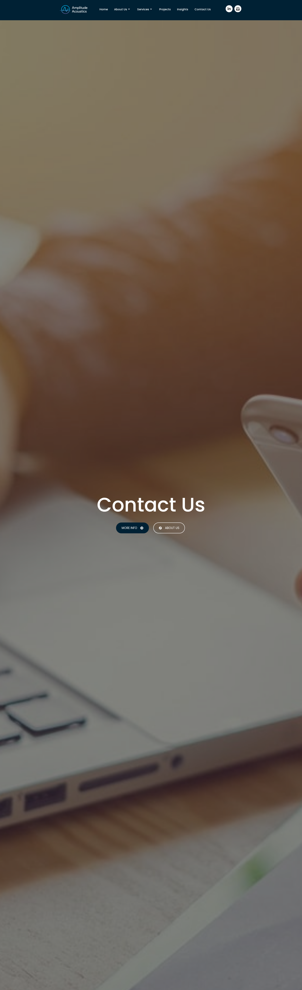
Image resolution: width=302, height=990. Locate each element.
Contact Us (203, 9)
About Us (120, 9)
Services (143, 9)
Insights (182, 9)
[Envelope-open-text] (237, 8)
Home (103, 9)
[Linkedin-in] (229, 8)
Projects (165, 9)
